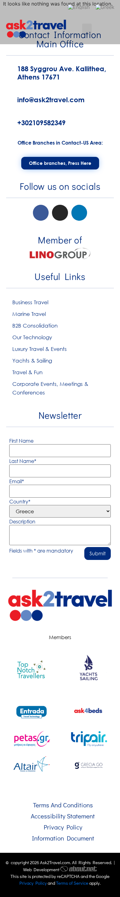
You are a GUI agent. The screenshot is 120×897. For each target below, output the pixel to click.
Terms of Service (72, 883)
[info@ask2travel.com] (9, 99)
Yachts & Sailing (32, 360)
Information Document (63, 838)
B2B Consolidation (35, 325)
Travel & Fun (27, 372)
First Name (21, 440)
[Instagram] (60, 212)
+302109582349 (41, 123)
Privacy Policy (63, 827)
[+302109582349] (9, 121)
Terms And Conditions (63, 805)
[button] (87, 29)
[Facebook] (41, 212)
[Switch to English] (79, 6)
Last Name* (22, 461)
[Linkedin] (79, 212)
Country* (19, 501)
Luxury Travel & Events (39, 349)
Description (22, 521)
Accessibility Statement (63, 816)
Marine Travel (29, 314)
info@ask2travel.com (51, 100)
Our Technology (32, 337)
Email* (16, 481)
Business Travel (30, 302)
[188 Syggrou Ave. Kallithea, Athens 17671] (9, 72)
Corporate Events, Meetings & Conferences (50, 388)
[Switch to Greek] (105, 6)
